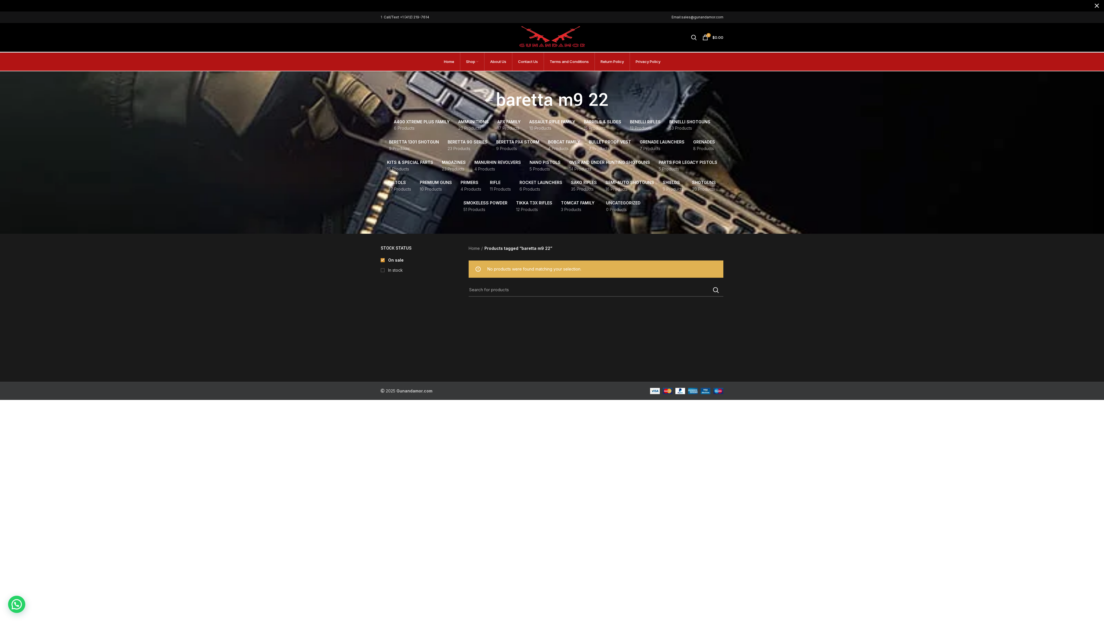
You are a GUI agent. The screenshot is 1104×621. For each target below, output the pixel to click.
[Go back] (489, 100)
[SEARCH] (715, 290)
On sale (395, 260)
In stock (395, 270)
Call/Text (392, 17)
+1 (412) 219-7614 (414, 17)
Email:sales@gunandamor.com (697, 17)
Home (474, 248)
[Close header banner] (1097, 6)
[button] (16, 604)
